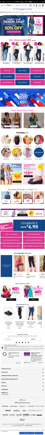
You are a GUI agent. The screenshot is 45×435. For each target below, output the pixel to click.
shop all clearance (11, 234)
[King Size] (39, 415)
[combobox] (22, 5)
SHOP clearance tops (33, 234)
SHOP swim (37, 76)
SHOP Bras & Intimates (23, 76)
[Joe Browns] (17, 410)
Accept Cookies (39, 433)
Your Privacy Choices (18, 424)
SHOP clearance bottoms (11, 240)
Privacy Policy (4, 424)
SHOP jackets (22, 82)
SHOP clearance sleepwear (11, 246)
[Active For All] (12, 415)
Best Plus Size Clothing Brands (18, 425)
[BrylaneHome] (32, 415)
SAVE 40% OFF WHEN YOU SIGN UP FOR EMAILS (19, 9)
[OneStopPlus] (5, 406)
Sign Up (33, 339)
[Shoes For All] (26, 415)
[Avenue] (8, 410)
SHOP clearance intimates (33, 240)
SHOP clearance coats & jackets (34, 246)
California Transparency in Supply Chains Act (33, 424)
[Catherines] (31, 406)
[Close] (43, 429)
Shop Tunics (22, 70)
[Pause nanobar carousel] (21, 9)
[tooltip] (4, 1)
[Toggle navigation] (2, 5)
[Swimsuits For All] (5, 415)
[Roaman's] (22, 406)
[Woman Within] (14, 406)
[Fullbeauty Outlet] (22, 419)
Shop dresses (7, 76)
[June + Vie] (31, 410)
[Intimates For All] (19, 415)
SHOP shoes (37, 82)
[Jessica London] (40, 406)
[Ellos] (24, 410)
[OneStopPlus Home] (8, 5)
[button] (36, 5)
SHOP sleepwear (7, 82)
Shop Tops (7, 70)
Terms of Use (11, 424)
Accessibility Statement (29, 425)
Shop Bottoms (37, 70)
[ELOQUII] (38, 410)
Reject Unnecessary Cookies (27, 433)
